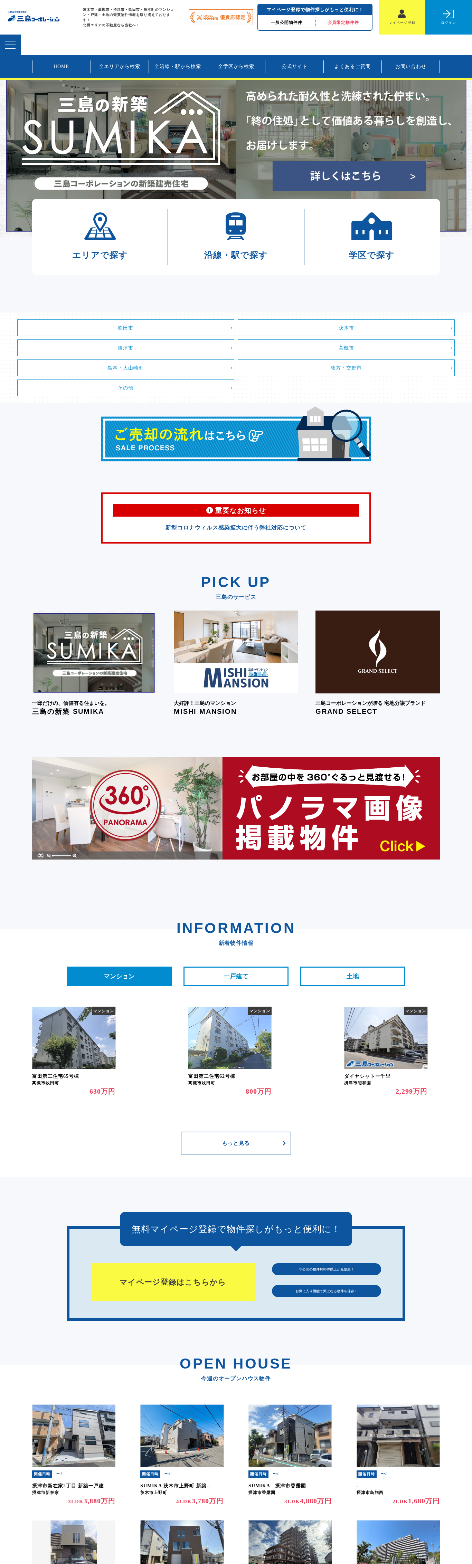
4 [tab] (461, 163)
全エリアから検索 (119, 66)
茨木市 (346, 327)
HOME (61, 66)
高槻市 (346, 348)
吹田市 (125, 327)
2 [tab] (461, 142)
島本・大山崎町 (125, 368)
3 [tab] (461, 153)
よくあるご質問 (352, 66)
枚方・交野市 (346, 368)
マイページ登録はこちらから (173, 1282)
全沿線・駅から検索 (177, 66)
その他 (125, 388)
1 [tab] (461, 132)
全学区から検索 (236, 66)
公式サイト (295, 66)
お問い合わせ (410, 66)
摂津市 (125, 348)
